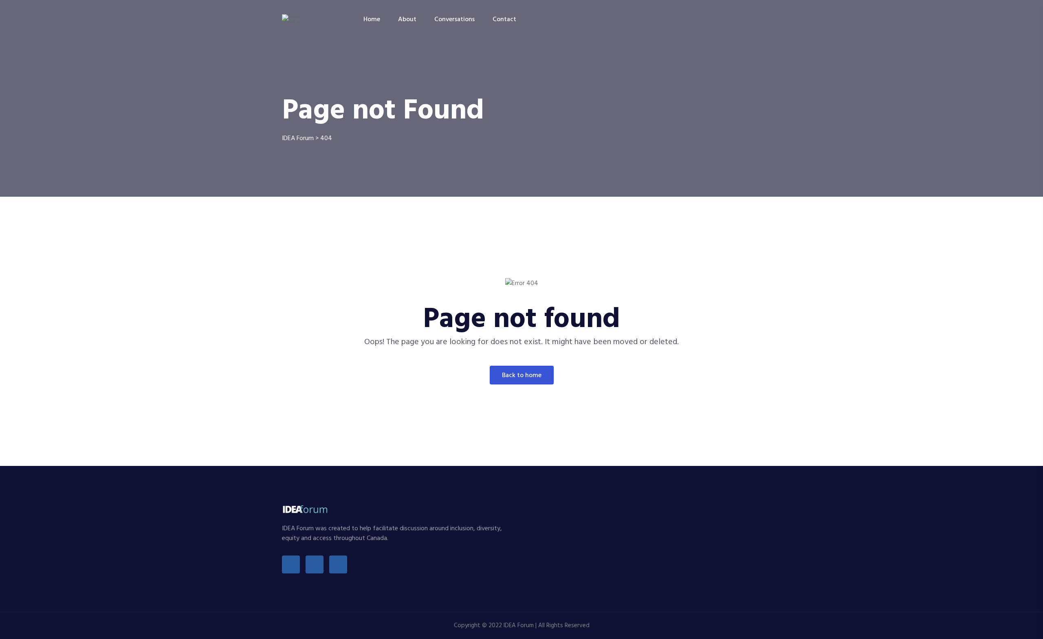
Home (371, 19)
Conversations (454, 19)
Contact (504, 19)
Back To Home (521, 375)
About (407, 19)
